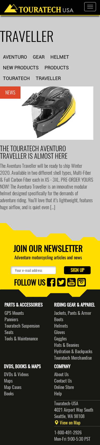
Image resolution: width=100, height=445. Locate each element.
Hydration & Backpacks (73, 351)
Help (58, 393)
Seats (9, 332)
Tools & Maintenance (21, 338)
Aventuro (15, 57)
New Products (21, 67)
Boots (58, 319)
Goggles (60, 338)
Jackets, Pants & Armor (72, 313)
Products (57, 67)
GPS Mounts (14, 313)
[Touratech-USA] (39, 6)
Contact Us (63, 381)
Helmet (59, 57)
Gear (39, 57)
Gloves (59, 332)
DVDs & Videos (16, 374)
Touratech (16, 78)
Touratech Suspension (22, 326)
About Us (61, 374)
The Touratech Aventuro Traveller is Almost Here (33, 152)
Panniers (11, 319)
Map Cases (12, 387)
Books (9, 393)
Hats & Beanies (66, 345)
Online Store (64, 387)
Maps (8, 381)
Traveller (48, 78)
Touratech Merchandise (73, 358)
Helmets (61, 326)
